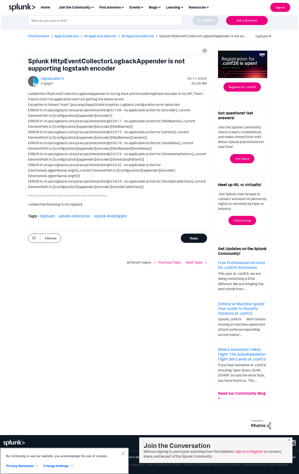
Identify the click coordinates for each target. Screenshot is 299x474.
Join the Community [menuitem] (75, 7)
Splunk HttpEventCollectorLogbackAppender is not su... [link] (202, 36)
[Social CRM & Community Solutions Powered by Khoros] (261, 424)
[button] (204, 51)
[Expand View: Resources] (207, 7)
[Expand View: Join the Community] (92, 7)
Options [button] (260, 36)
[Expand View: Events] (142, 7)
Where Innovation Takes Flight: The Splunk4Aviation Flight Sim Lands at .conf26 (242, 354)
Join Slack (242, 158)
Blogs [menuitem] (153, 7)
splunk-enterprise (74, 215)
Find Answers (38, 36)
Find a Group (242, 220)
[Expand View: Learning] (182, 7)
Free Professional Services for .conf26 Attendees (241, 265)
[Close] (123, 453)
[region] (64, 461)
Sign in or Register (249, 451)
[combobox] (123, 20)
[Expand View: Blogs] (159, 7)
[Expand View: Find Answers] (122, 7)
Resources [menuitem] (197, 7)
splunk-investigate (110, 215)
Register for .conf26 (242, 87)
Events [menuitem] (134, 7)
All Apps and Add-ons (100, 36)
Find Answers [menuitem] (110, 7)
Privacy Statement (20, 466)
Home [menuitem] (45, 7)
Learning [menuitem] (173, 7)
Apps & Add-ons (66, 36)
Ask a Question (247, 20)
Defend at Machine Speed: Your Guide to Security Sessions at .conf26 (241, 308)
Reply (194, 238)
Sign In (280, 7)
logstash (47, 215)
